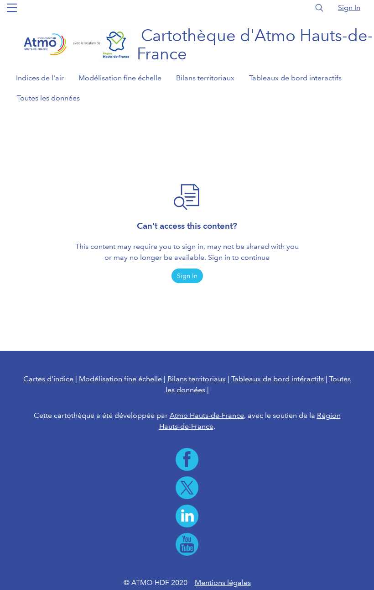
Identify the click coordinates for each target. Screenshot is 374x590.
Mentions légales (223, 582)
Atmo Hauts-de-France (207, 415)
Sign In (349, 7)
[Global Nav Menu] (11, 8)
